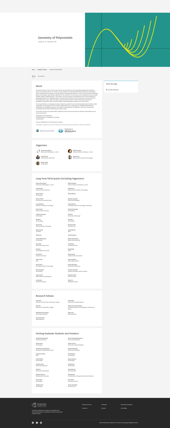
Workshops (41, 76)
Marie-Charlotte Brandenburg (75, 338)
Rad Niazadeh (71, 374)
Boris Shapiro (39, 264)
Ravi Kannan (39, 224)
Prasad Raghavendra (41, 238)
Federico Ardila (39, 198)
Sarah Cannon (39, 343)
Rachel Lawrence (72, 359)
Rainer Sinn (71, 312)
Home (33, 69)
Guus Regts (38, 243)
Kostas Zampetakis (72, 384)
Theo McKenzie (71, 369)
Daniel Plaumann (72, 235)
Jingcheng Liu (71, 364)
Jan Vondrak (39, 280)
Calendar (103, 408)
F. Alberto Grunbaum (41, 214)
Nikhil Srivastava (77, 150)
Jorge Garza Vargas (40, 353)
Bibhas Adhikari (72, 193)
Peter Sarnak (39, 259)
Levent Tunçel (39, 275)
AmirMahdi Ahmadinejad (42, 338)
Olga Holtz (70, 219)
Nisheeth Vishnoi (72, 275)
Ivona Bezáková (40, 204)
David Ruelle (71, 249)
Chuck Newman (72, 230)
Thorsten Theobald (72, 269)
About (33, 76)
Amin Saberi (39, 254)
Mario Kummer (39, 230)
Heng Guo (70, 214)
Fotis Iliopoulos (71, 353)
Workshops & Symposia (126, 404)
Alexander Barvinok (73, 198)
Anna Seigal (71, 379)
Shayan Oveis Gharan (46, 150)
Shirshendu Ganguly (73, 209)
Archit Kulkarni (39, 359)
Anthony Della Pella (72, 348)
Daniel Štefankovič (72, 264)
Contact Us (84, 408)
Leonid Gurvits (44, 156)
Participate (104, 404)
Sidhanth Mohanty (40, 374)
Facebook (37, 423)
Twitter (33, 423)
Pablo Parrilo (76, 156)
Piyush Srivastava (40, 317)
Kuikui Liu (38, 369)
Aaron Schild (39, 379)
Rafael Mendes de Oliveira (42, 312)
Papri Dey (38, 305)
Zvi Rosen (38, 249)
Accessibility (124, 408)
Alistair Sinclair (44, 162)
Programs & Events (42, 69)
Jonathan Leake (40, 364)
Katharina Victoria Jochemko (75, 305)
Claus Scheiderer (72, 259)
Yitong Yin (70, 280)
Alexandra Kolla (72, 224)
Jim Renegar (71, 243)
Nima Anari (38, 300)
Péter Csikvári (39, 209)
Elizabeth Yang (39, 384)
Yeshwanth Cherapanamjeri (42, 348)
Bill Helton (38, 219)
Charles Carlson (72, 343)
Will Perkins (39, 235)
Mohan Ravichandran (73, 238)
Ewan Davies (71, 300)
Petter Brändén (72, 204)
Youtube (41, 423)
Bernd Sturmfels (40, 269)
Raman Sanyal (71, 254)
